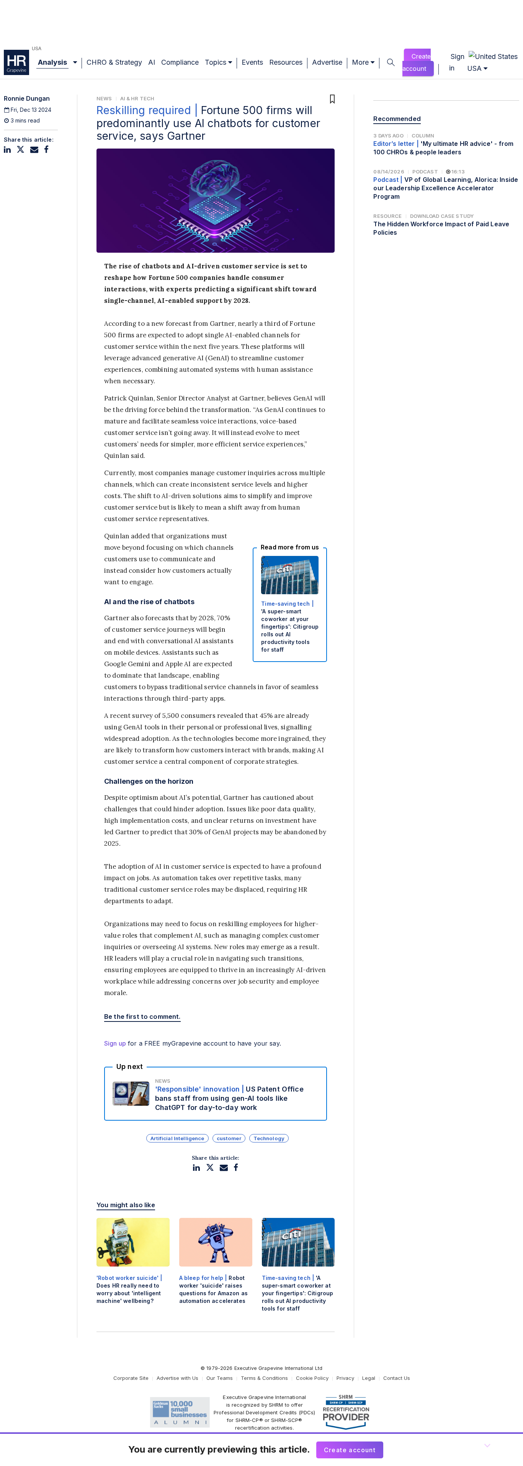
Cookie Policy (312, 1378)
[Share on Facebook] (46, 149)
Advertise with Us (177, 1378)
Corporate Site (131, 1378)
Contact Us (396, 1378)
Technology (268, 1138)
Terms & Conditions (264, 1378)
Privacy (345, 1378)
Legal (368, 1378)
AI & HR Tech (137, 98)
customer (229, 1138)
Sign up (115, 1043)
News (104, 98)
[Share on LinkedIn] (7, 149)
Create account (416, 62)
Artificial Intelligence (177, 1138)
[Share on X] (20, 149)
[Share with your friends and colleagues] (34, 149)
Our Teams (219, 1378)
